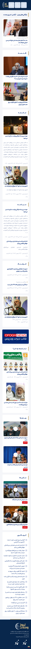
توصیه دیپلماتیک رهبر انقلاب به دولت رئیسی (17, 466)
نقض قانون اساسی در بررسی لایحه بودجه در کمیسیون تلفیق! (15, 588)
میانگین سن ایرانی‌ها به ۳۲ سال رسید (17, 285)
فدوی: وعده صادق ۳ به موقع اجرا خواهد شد (16, 186)
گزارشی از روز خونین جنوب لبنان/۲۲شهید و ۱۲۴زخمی (16, 541)
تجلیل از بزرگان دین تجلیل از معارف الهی (17, 524)
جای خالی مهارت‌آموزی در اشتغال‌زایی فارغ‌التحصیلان (15, 562)
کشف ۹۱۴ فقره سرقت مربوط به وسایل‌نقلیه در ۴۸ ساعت (16, 572)
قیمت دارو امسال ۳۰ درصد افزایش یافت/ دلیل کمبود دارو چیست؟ (16, 77)
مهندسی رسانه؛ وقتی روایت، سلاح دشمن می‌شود (16, 137)
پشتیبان (24, 194)
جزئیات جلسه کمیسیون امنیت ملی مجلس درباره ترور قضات (15, 403)
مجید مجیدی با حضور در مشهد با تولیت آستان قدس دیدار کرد (14, 556)
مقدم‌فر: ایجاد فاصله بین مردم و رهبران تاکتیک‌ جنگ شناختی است (15, 607)
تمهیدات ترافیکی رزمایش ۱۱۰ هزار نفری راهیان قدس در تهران (17, 270)
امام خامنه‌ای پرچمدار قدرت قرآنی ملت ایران (15, 317)
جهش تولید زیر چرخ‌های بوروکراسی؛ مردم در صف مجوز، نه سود (15, 551)
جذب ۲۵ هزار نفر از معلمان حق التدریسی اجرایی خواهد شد (17, 41)
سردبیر (24, 163)
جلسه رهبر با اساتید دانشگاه (20, 500)
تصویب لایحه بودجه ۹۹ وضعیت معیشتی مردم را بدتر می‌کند (16, 567)
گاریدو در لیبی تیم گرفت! (18, 602)
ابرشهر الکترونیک (19, 637)
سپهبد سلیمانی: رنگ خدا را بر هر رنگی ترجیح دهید (15, 439)
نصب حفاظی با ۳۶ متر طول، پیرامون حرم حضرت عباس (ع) (15, 598)
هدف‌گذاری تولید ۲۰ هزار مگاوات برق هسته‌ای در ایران (17, 103)
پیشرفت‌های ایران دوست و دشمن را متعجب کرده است (15, 593)
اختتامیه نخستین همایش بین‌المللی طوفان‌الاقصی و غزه (17, 242)
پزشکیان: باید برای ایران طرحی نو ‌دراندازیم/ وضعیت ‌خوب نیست (16, 583)
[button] (8, 298)
